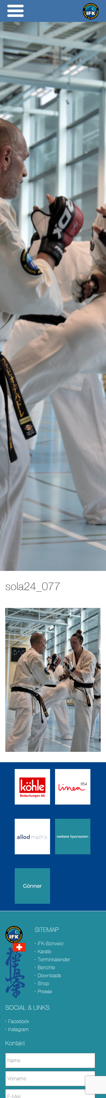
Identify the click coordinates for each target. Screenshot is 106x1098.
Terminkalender (54, 959)
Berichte (46, 967)
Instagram (18, 1029)
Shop (43, 983)
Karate (44, 951)
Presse (45, 991)
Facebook (18, 1021)
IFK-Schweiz (51, 943)
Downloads (49, 975)
